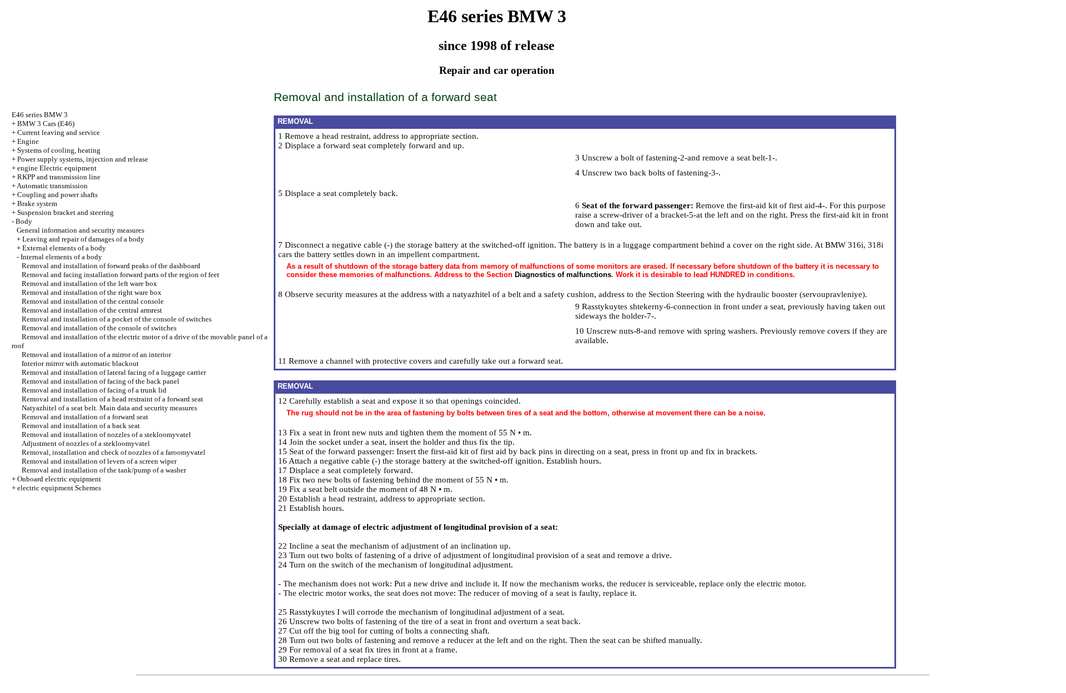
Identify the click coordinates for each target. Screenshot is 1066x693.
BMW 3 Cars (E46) (45, 123)
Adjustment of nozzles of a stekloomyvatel (86, 443)
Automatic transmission (52, 186)
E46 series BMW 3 (40, 115)
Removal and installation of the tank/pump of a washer (104, 470)
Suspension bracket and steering (65, 212)
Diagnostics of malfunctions (563, 274)
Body (24, 221)
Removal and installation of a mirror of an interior (96, 354)
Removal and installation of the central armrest (92, 310)
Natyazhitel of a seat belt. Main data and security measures (109, 408)
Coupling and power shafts (57, 194)
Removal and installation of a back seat (81, 425)
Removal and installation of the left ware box (89, 283)
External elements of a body (64, 248)
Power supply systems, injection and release (82, 159)
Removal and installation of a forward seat (85, 417)
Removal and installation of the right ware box (92, 292)
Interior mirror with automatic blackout (80, 363)
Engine (28, 141)
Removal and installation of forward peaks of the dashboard (111, 266)
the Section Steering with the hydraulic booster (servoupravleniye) (750, 294)
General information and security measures (80, 230)
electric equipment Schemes (59, 488)
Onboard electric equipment (59, 479)
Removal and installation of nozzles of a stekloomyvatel (106, 434)
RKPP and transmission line (58, 177)
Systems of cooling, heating (58, 150)
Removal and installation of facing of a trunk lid (94, 390)
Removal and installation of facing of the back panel (100, 381)
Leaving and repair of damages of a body (83, 239)
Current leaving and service (58, 132)
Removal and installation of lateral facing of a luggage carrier (114, 372)
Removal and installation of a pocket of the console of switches (117, 319)
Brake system (37, 203)
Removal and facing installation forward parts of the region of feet (120, 274)
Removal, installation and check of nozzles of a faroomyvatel (113, 452)
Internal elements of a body (61, 257)
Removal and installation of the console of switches (99, 328)
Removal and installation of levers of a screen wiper (99, 461)
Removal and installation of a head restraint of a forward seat (112, 399)
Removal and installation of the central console (93, 301)
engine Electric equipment (57, 168)
